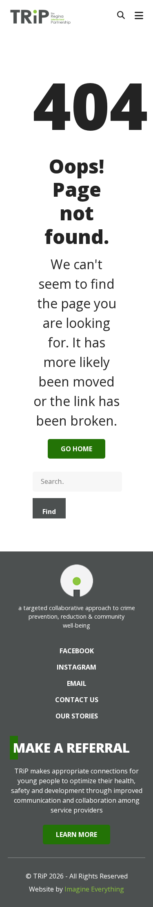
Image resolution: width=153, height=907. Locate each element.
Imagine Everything (94, 889)
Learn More (76, 834)
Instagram (76, 667)
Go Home (76, 448)
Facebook (77, 650)
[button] (139, 15)
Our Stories (76, 716)
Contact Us (76, 699)
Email (76, 683)
